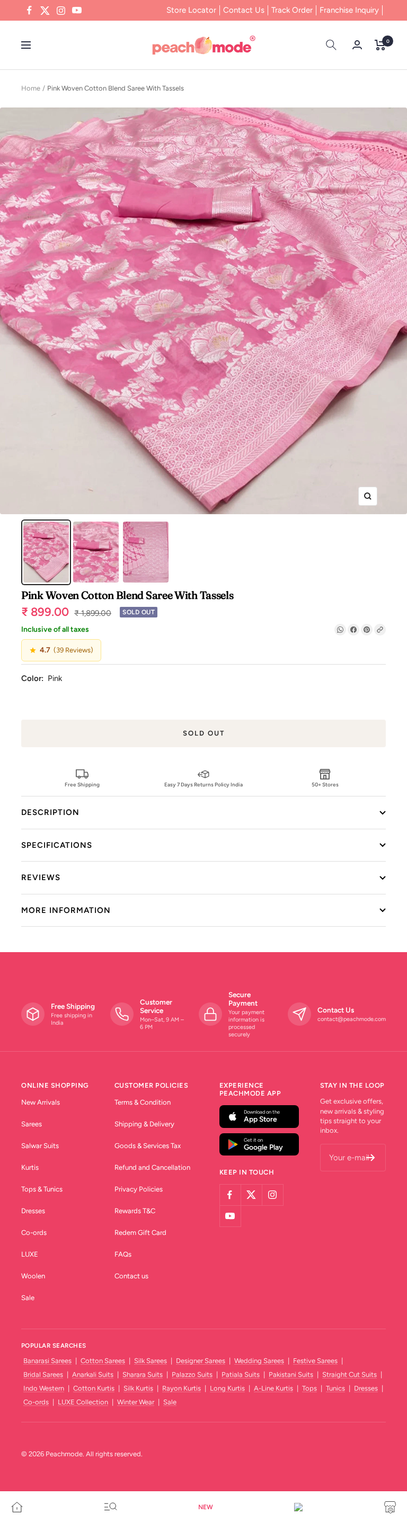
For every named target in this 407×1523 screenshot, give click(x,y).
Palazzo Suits (192, 1374)
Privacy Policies (138, 1189)
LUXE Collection (83, 1402)
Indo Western (43, 1388)
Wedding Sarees (259, 1361)
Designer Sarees (200, 1361)
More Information (66, 910)
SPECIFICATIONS (56, 845)
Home (30, 88)
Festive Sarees (315, 1361)
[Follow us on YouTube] (77, 11)
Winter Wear (135, 1402)
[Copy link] (380, 629)
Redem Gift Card (140, 1233)
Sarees (31, 1124)
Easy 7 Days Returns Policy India (203, 784)
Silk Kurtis (138, 1388)
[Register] (370, 1157)
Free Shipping (82, 784)
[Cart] (380, 45)
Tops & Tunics (42, 1189)
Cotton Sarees (103, 1361)
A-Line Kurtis (273, 1388)
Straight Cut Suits (349, 1374)
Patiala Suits (241, 1374)
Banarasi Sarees (47, 1361)
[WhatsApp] (340, 629)
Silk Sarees (150, 1361)
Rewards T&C (134, 1211)
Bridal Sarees (43, 1374)
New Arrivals (40, 1102)
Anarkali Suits (92, 1374)
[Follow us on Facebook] (29, 11)
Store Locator (191, 10)
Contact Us (243, 10)
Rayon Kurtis (181, 1388)
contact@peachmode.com (351, 1019)
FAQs (122, 1254)
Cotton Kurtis (93, 1388)
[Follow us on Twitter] (45, 11)
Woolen (33, 1276)
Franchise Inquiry (349, 10)
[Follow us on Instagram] (61, 11)
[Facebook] (353, 629)
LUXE (29, 1254)
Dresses (33, 1211)
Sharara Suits (142, 1374)
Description (50, 812)
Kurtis (30, 1167)
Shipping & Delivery (144, 1124)
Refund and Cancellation (152, 1167)
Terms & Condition (142, 1102)
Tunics (335, 1388)
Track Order (292, 10)
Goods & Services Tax (147, 1146)
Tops (309, 1388)
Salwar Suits (40, 1146)
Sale (27, 1298)
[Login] (357, 44)
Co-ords (34, 1233)
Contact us (131, 1276)
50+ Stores (325, 784)
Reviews (40, 877)
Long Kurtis (227, 1388)
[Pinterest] (367, 629)
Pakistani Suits (291, 1374)
